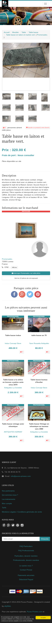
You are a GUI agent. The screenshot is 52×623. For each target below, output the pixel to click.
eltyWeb (7, 606)
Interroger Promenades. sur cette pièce (26, 273)
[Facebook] (14, 294)
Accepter (43, 617)
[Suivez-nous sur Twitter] (13, 525)
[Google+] (22, 294)
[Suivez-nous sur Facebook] (4, 525)
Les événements (8, 499)
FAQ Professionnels (26, 551)
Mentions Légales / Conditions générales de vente (22, 512)
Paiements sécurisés (26, 575)
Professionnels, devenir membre (26, 560)
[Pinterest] (37, 294)
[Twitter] (30, 294)
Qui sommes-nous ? (10, 495)
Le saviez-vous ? (26, 566)
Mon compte (7, 503)
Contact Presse (26, 570)
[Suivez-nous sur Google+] (8, 525)
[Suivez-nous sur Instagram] (22, 525)
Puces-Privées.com (34, 612)
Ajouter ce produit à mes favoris (38, 127)
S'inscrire (44, 539)
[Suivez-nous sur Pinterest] (18, 525)
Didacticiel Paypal (26, 579)
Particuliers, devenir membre (26, 556)
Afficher (14, 267)
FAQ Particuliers (26, 546)
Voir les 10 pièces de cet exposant (26, 278)
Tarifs (4, 508)
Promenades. (7, 259)
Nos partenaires (8, 491)
